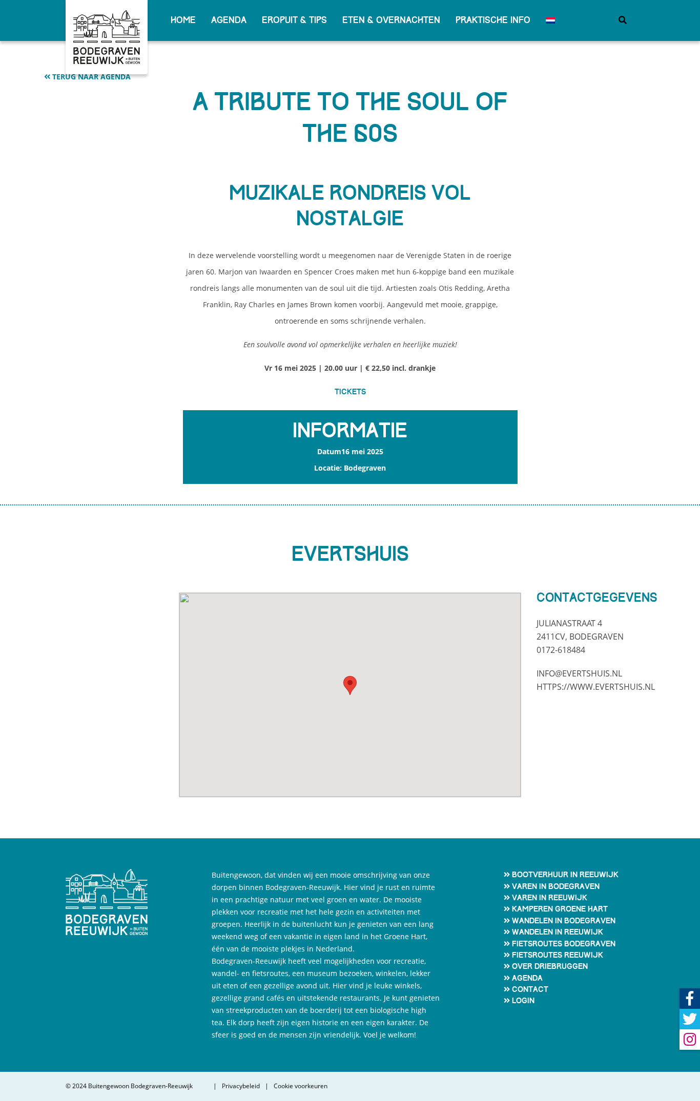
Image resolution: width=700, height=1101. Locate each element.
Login (523, 1000)
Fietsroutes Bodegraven (563, 943)
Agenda (228, 20)
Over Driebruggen (550, 966)
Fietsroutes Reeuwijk (557, 955)
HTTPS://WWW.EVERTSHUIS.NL (596, 686)
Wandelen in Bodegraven (563, 920)
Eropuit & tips (294, 20)
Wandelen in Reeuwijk (557, 932)
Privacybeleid (241, 1086)
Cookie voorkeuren (300, 1086)
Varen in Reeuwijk (549, 897)
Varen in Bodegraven (556, 886)
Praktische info (493, 20)
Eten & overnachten (391, 20)
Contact (530, 989)
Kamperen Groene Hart (560, 909)
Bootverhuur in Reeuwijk (565, 874)
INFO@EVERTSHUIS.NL (579, 673)
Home (183, 20)
